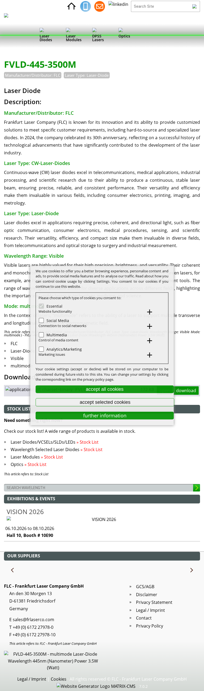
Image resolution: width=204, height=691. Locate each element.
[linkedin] (118, 6)
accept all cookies (105, 389)
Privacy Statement (154, 602)
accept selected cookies (105, 402)
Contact (144, 618)
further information (104, 415)
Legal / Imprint (150, 610)
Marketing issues (52, 354)
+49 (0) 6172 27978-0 (33, 627)
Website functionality (55, 311)
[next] (191, 570)
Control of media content (58, 339)
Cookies (58, 679)
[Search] (194, 6)
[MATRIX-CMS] (96, 686)
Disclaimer (146, 594)
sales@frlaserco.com (33, 619)
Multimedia (56, 334)
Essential (54, 306)
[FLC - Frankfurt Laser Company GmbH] (11, 35)
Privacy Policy (149, 626)
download (186, 390)
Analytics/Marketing (64, 349)
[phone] (85, 6)
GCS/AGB (145, 587)
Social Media (57, 320)
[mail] (99, 6)
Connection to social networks (62, 325)
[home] (71, 6)
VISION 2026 (25, 511)
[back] (12, 570)
